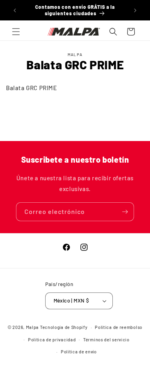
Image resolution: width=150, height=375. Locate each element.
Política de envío (79, 351)
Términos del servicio (106, 339)
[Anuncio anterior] (15, 10)
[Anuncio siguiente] (135, 10)
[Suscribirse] (125, 211)
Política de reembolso (118, 327)
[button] (16, 31)
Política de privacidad (52, 339)
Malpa (32, 327)
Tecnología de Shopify (64, 327)
